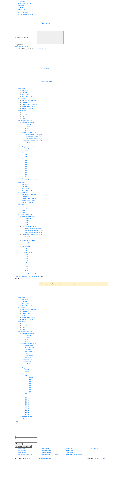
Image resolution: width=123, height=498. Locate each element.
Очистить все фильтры (23, 446)
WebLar (103, 458)
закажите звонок (40, 49)
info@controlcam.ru (45, 458)
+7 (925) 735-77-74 (21, 47)
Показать (19, 444)
